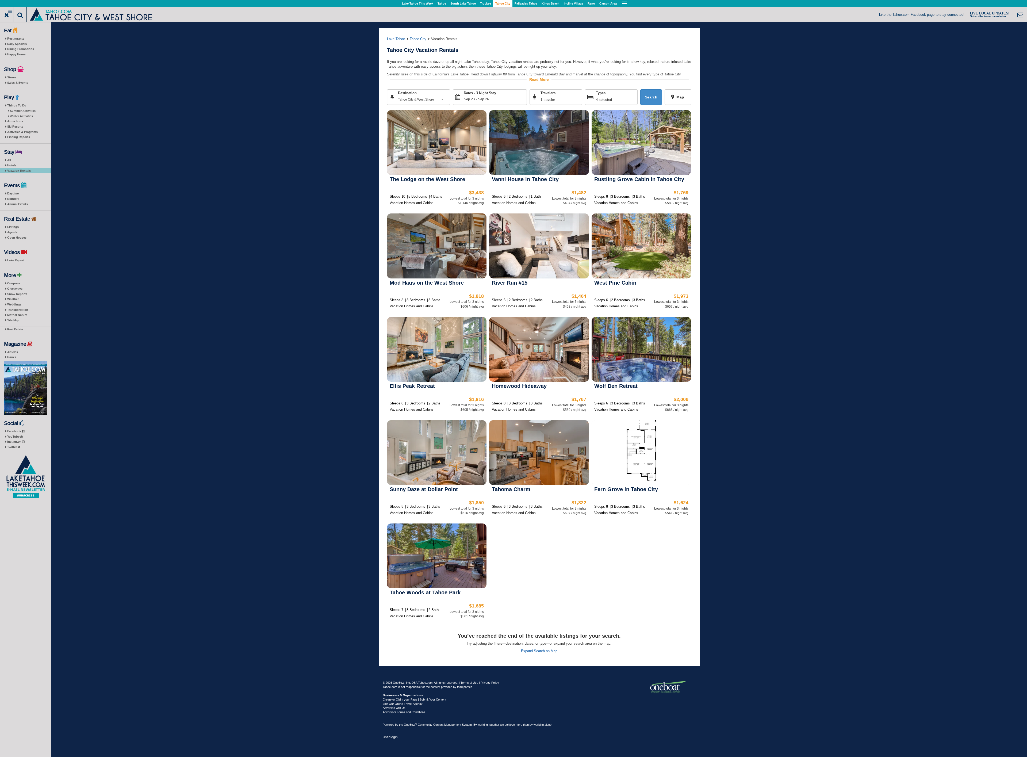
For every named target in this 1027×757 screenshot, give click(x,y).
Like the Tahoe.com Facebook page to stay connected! (921, 15)
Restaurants (15, 38)
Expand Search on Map (539, 651)
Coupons (13, 283)
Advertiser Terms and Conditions (404, 712)
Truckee (485, 3)
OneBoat (410, 724)
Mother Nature (17, 314)
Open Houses (16, 237)
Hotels (11, 165)
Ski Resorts (15, 126)
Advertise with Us (394, 707)
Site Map (13, 320)
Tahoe (442, 3)
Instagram (14, 441)
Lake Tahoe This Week (417, 3)
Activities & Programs (22, 131)
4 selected (604, 100)
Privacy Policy (490, 682)
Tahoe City (502, 3)
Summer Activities (23, 110)
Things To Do (16, 105)
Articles (12, 352)
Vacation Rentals (19, 170)
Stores (11, 77)
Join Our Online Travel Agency (403, 703)
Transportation (17, 309)
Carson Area (608, 3)
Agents (12, 232)
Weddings (14, 304)
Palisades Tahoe (526, 3)
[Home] (91, 14)
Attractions (15, 121)
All (9, 160)
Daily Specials (17, 43)
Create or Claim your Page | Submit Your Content (414, 699)
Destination (407, 93)
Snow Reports (17, 294)
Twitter (12, 447)
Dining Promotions (20, 49)
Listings (13, 226)
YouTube (13, 436)
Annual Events (17, 204)
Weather (13, 299)
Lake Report (15, 260)
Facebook (14, 431)
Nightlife (13, 198)
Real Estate (15, 329)
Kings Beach (551, 3)
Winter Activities (21, 116)
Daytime (13, 193)
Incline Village (573, 3)
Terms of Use (469, 682)
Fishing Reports (18, 137)
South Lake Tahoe (463, 3)
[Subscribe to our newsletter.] (25, 476)
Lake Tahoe (396, 39)
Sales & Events (17, 82)
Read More (539, 79)
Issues (11, 357)
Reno (591, 3)
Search (651, 97)
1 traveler (548, 100)
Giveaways (14, 288)
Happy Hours (16, 54)
